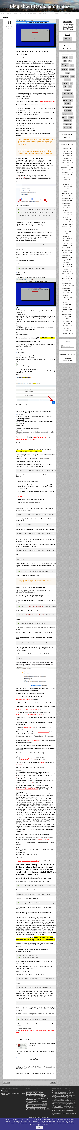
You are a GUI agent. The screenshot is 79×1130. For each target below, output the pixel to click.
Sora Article (17, 1093)
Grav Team (5, 1094)
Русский (65, 24)
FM (70, 61)
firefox (71, 69)
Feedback (66, 14)
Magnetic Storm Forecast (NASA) (35, 1094)
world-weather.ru (68, 360)
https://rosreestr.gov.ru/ (25, 439)
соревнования (67, 107)
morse (68, 73)
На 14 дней (67, 358)
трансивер (67, 120)
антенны (67, 90)
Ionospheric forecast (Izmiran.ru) (35, 1092)
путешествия (67, 100)
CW (71, 57)
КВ (71, 83)
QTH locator (12, 14)
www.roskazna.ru (43, 732)
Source (20, 496)
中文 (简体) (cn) (68, 29)
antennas (64, 69)
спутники (67, 110)
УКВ (69, 86)
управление (67, 124)
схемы (64, 117)
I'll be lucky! (67, 137)
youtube (65, 83)
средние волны (68, 114)
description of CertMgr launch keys (28, 861)
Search (5, 17)
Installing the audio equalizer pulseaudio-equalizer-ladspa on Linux (35, 1073)
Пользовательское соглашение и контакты (38, 1117)
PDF (23, 831)
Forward (53, 1083)
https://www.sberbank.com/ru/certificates (28, 709)
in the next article (32, 874)
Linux (18, 57)
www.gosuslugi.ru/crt (42, 839)
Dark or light (67, 38)
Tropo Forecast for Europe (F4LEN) (36, 1096)
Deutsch (65, 27)
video (72, 76)
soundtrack (64, 76)
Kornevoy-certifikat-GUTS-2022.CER (27, 789)
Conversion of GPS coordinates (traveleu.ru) (38, 1109)
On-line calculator (28, 14)
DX (65, 61)
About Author (54, 14)
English (71, 24)
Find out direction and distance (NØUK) (37, 1105)
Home (2, 14)
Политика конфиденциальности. (39, 1125)
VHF (71, 65)
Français (70, 27)
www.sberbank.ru (29, 727)
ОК (39, 1128)
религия (67, 103)
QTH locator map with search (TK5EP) (36, 1104)
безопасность (67, 93)
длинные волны (67, 97)
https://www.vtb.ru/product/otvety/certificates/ (29, 714)
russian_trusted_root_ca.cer (28, 758)
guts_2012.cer (28, 782)
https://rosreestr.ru (40, 437)
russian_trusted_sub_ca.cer (27, 759)
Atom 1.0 (65, 48)
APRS (65, 57)
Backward (6, 1083)
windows (23, 57)
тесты (71, 117)
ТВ (65, 86)
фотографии (68, 127)
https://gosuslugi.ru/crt (47, 101)
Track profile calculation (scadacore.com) (37, 1108)
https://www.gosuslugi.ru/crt (24, 699)
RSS (71, 48)
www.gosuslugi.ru (33, 740)
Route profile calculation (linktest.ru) (36, 1107)
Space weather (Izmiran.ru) (33, 1091)
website (42, 762)
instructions (19, 764)
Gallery (42, 14)
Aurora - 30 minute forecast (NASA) (36, 1095)
